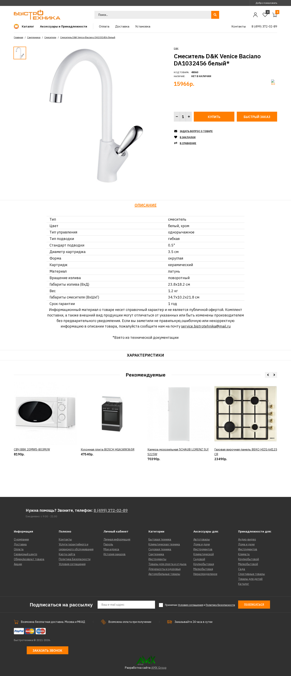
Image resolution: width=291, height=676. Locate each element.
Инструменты (157, 559)
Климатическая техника (164, 544)
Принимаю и (200, 605)
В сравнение (188, 143)
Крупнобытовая (203, 564)
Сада (241, 569)
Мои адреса (111, 549)
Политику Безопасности (220, 605)
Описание (146, 205)
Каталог (243, 584)
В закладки (188, 137)
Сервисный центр (25, 554)
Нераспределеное (205, 574)
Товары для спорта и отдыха (167, 564)
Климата (244, 554)
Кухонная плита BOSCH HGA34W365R (107, 449)
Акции (18, 564)
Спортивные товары (251, 574)
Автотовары (201, 539)
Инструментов (202, 549)
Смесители (50, 37)
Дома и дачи (201, 544)
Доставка (20, 544)
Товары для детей (250, 579)
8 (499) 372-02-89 (111, 510)
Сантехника (33, 37)
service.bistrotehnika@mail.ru (206, 326)
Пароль (108, 544)
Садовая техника (159, 549)
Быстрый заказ (257, 117)
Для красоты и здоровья (164, 569)
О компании (21, 539)
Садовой (199, 559)
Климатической (203, 554)
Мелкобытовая (203, 569)
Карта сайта (67, 554)
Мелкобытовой (248, 564)
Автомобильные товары (164, 574)
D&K (176, 48)
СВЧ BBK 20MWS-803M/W (32, 449)
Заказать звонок (47, 650)
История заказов (115, 554)
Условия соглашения (72, 564)
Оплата (19, 549)
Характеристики (145, 355)
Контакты (65, 539)
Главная (18, 37)
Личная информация (117, 539)
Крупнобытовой (248, 559)
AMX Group (158, 667)
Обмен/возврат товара (29, 559)
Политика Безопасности (74, 559)
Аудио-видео (247, 539)
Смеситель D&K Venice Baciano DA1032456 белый (87, 37)
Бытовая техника (159, 539)
